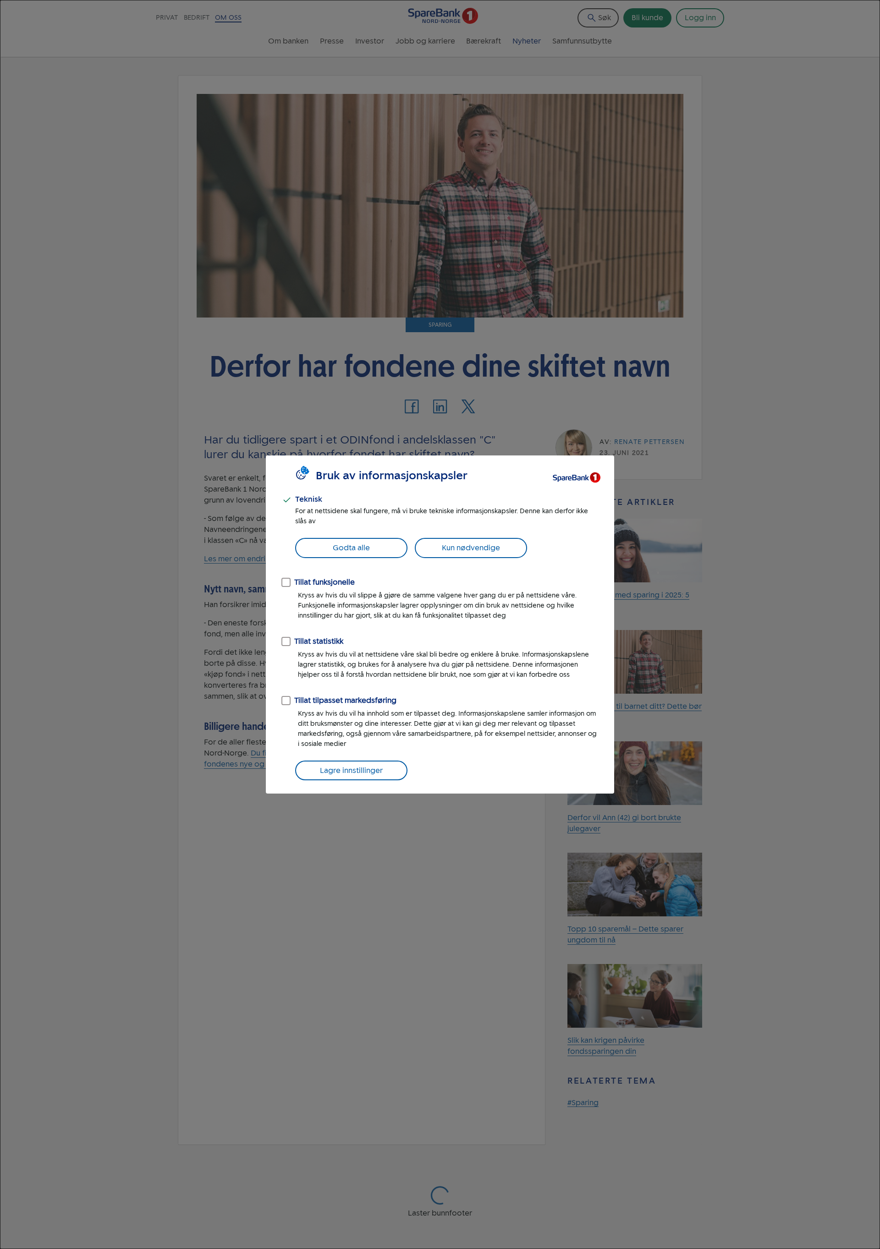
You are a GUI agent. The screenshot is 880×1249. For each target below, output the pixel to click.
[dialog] (440, 624)
